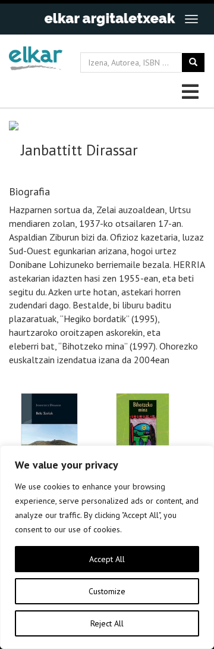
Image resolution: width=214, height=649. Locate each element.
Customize (107, 591)
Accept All (107, 559)
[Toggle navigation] (191, 19)
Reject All (107, 623)
